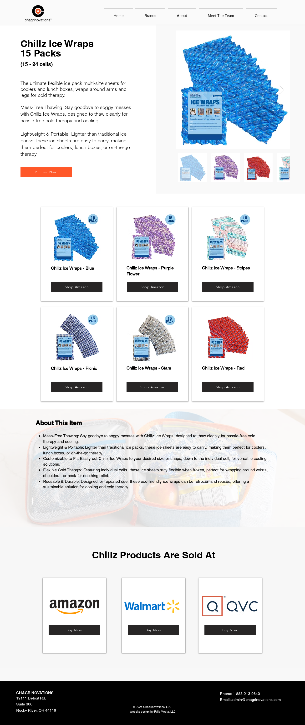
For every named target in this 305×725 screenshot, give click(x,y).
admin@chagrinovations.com (256, 699)
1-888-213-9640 (246, 693)
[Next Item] (282, 89)
